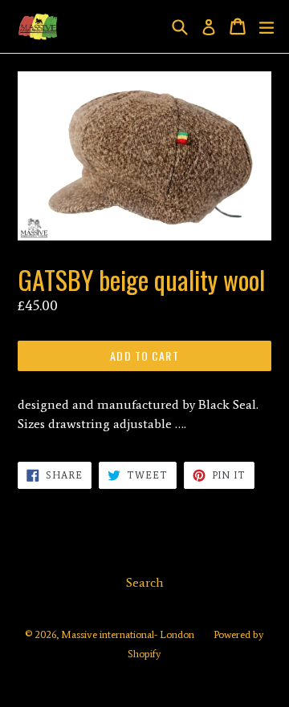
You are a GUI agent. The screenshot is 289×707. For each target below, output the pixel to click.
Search (145, 582)
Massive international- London (127, 634)
